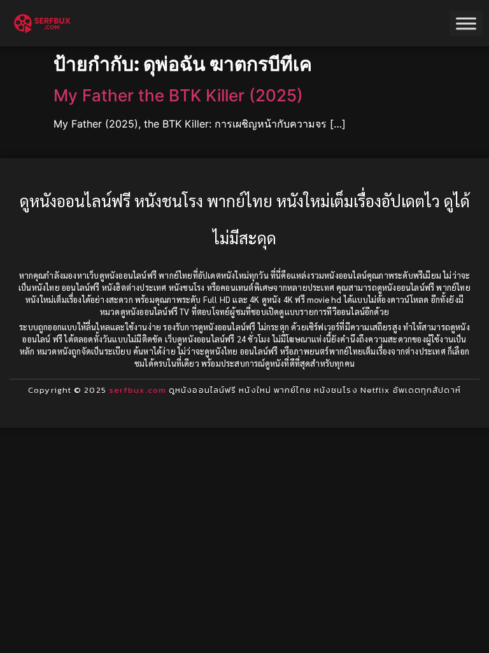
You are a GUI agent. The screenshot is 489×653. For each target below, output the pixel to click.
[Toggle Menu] (466, 23)
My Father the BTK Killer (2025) (178, 95)
